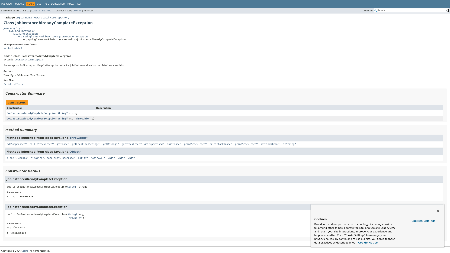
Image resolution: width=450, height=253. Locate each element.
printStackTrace (194, 144)
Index (70, 4)
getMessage (110, 144)
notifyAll (97, 158)
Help (78, 4)
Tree (46, 4)
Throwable (82, 118)
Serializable (12, 48)
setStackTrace (270, 144)
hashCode (68, 158)
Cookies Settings (423, 220)
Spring (24, 251)
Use (39, 4)
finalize (36, 158)
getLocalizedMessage (85, 144)
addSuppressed (16, 144)
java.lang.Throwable (21, 31)
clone (10, 158)
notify (82, 158)
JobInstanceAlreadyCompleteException (31, 113)
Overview (6, 4)
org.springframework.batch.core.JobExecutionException (53, 36)
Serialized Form (13, 84)
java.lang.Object (14, 28)
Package (19, 4)
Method (46, 10)
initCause (173, 144)
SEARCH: (368, 10)
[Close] (438, 211)
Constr (35, 10)
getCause (62, 144)
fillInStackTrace (41, 144)
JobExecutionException (29, 59)
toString (288, 144)
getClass (52, 158)
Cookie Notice (367, 242)
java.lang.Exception (25, 33)
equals (22, 158)
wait (111, 158)
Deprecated (58, 4)
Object (74, 151)
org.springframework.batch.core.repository (42, 17)
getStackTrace (131, 144)
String (61, 113)
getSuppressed (153, 144)
